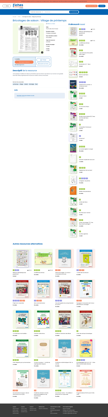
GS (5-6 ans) (15, 413)
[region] (28, 38)
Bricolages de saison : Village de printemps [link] (31, 16)
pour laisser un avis (25, 95)
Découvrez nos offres (91, 6)
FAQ (51, 411)
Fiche (19, 16)
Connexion (101, 6)
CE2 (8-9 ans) (24, 411)
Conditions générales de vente (70, 413)
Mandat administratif (55, 410)
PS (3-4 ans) (15, 410)
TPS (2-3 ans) (16, 408)
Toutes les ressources (35, 12)
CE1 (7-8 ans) (24, 410)
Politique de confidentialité (69, 410)
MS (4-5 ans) (15, 411)
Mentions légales (66, 408)
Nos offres (52, 408)
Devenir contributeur (43, 408)
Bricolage (31, 84)
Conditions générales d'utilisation (70, 411)
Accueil (14, 16)
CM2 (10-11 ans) (33, 410)
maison (26, 84)
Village (21, 84)
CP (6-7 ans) (24, 408)
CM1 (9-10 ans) (33, 408)
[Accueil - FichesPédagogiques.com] (18, 6)
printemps (15, 84)
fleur (36, 84)
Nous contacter (53, 413)
